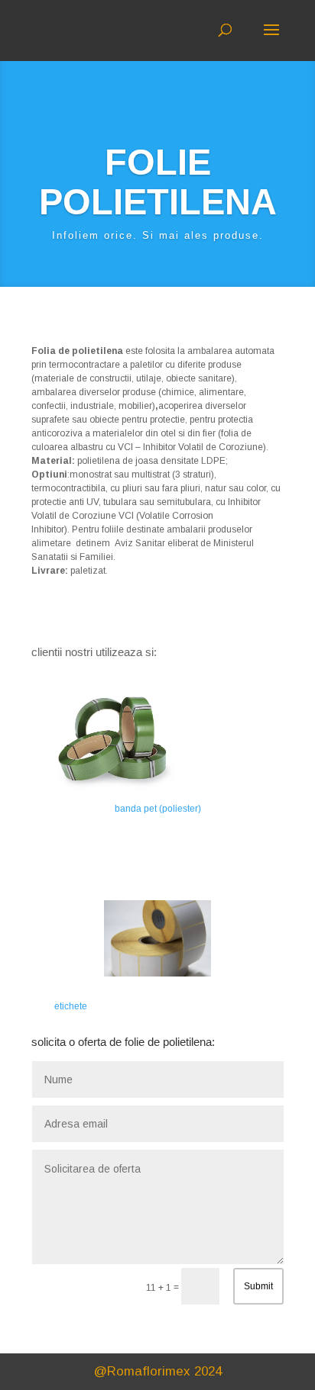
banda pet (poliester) (158, 808)
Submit (258, 1286)
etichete (70, 1006)
